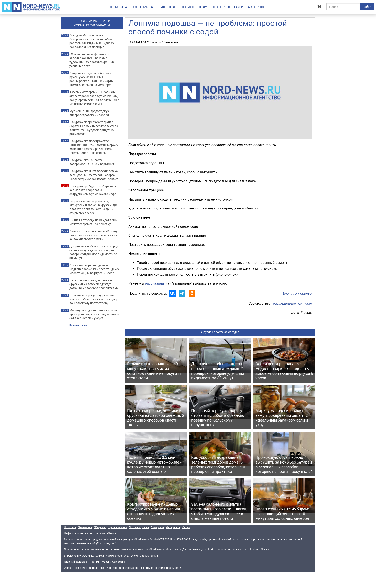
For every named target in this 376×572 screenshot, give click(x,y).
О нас (67, 567)
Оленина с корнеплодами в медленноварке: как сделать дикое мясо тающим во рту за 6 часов (94, 269)
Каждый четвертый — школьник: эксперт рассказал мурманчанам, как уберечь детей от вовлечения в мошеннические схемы (94, 98)
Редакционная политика (89, 567)
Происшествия (194, 7)
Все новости (78, 325)
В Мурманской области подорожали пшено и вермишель (92, 162)
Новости (155, 42)
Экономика (142, 7)
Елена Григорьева (297, 293)
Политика (118, 7)
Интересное (170, 42)
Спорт (186, 527)
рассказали (154, 283)
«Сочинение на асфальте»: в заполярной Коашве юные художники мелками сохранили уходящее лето (92, 60)
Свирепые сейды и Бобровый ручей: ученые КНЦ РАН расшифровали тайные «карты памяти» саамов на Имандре (91, 79)
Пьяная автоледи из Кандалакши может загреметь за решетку (93, 222)
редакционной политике (292, 303)
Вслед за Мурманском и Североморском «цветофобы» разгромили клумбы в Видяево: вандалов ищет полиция (91, 41)
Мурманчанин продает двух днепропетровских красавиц (90, 113)
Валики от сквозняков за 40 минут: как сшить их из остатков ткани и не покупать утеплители (94, 235)
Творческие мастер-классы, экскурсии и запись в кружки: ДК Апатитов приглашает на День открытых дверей (93, 207)
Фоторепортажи (228, 7)
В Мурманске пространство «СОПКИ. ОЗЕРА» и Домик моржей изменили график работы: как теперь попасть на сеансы (94, 147)
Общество (166, 7)
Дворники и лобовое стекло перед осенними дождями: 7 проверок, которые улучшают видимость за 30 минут (93, 252)
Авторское (257, 7)
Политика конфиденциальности (161, 567)
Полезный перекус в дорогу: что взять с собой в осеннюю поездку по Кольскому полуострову (93, 299)
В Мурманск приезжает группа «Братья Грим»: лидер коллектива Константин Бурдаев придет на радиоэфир (93, 128)
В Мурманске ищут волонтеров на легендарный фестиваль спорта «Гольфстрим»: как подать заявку (93, 175)
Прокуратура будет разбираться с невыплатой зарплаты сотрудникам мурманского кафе (93, 190)
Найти (366, 7)
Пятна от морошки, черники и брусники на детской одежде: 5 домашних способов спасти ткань (93, 284)
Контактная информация (122, 567)
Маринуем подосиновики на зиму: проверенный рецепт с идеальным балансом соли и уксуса (94, 314)
